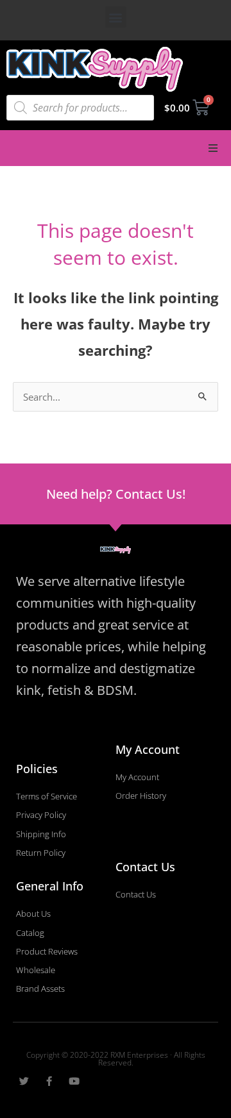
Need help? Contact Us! (115, 494)
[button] (115, 17)
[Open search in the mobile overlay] (80, 108)
